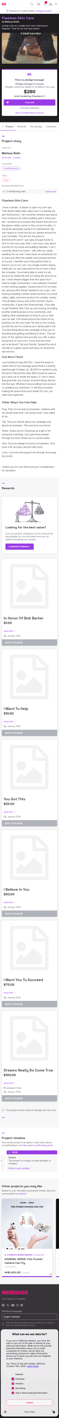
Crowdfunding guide (42, 1145)
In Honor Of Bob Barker (24, 618)
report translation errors (24, 1325)
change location (44, 11)
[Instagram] (17, 1305)
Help (25, 1145)
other (6, 180)
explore (22, 1193)
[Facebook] (3, 1305)
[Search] (32, 4)
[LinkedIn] (21, 1305)
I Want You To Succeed (23, 979)
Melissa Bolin (12, 21)
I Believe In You (16, 889)
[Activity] (45, 4)
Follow (29, 102)
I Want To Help (16, 708)
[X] (8, 1305)
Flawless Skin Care (18, 18)
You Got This (14, 799)
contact (17, 157)
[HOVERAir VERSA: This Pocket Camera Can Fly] (27, 1224)
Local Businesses (11, 168)
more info (6, 157)
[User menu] (50, 4)
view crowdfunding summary (29, 112)
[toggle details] (51, 1275)
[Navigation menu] (56, 4)
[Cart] (38, 4)
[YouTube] (12, 1305)
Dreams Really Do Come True (28, 1070)
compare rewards (18, 546)
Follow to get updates (19, 1168)
